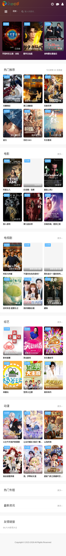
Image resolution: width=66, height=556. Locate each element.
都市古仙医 (7, 54)
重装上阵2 (48, 190)
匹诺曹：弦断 (29, 190)
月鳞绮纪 (6, 106)
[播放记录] (52, 4)
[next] (62, 38)
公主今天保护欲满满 (11, 442)
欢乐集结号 (48, 358)
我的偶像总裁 (29, 308)
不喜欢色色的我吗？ (31, 274)
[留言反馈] (57, 4)
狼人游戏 (6, 224)
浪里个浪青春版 (50, 54)
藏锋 (46, 308)
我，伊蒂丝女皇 (29, 476)
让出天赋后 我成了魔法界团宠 (35, 442)
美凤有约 (47, 392)
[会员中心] (62, 4)
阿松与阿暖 (7, 274)
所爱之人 (6, 190)
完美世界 (47, 106)
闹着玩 (6, 392)
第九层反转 (28, 224)
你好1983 (27, 140)
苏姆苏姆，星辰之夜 (52, 224)
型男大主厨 (28, 392)
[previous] (3, 38)
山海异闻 (47, 442)
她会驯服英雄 (8, 476)
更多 (59, 154)
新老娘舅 (6, 358)
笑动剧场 (27, 358)
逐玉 (5, 140)
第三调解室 (28, 106)
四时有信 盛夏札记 (10, 308)
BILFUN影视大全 (10, 528)
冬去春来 (47, 140)
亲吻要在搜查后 (29, 54)
